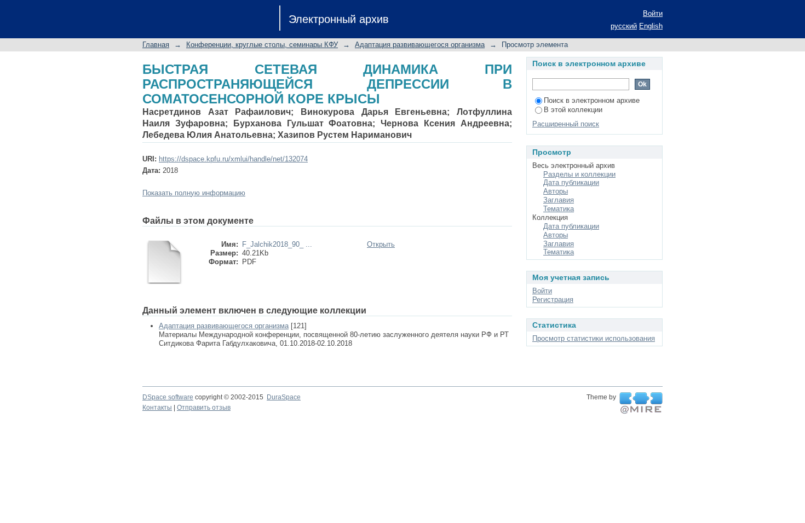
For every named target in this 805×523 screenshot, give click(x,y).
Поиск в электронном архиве (592, 100)
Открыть (381, 244)
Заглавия (558, 200)
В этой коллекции (573, 110)
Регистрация (552, 299)
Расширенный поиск (565, 124)
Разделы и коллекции (579, 174)
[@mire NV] (641, 403)
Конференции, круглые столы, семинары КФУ (262, 44)
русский (624, 26)
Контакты (157, 407)
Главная (155, 44)
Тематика (558, 209)
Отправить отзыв (204, 407)
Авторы (555, 191)
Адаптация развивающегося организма (420, 44)
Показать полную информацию (193, 193)
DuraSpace (284, 397)
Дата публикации (571, 182)
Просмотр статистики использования (593, 338)
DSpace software (167, 397)
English (651, 26)
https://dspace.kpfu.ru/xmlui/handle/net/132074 (233, 159)
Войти (653, 13)
